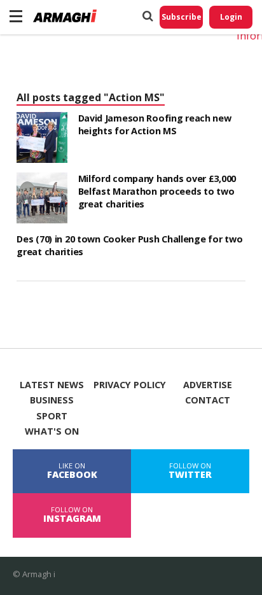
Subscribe (182, 16)
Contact (207, 400)
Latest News (52, 385)
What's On (52, 431)
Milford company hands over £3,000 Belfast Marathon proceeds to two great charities (157, 191)
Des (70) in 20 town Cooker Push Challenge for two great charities (129, 245)
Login (231, 16)
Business (52, 400)
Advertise (207, 385)
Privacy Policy (129, 385)
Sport (51, 416)
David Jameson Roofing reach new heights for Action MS (154, 124)
